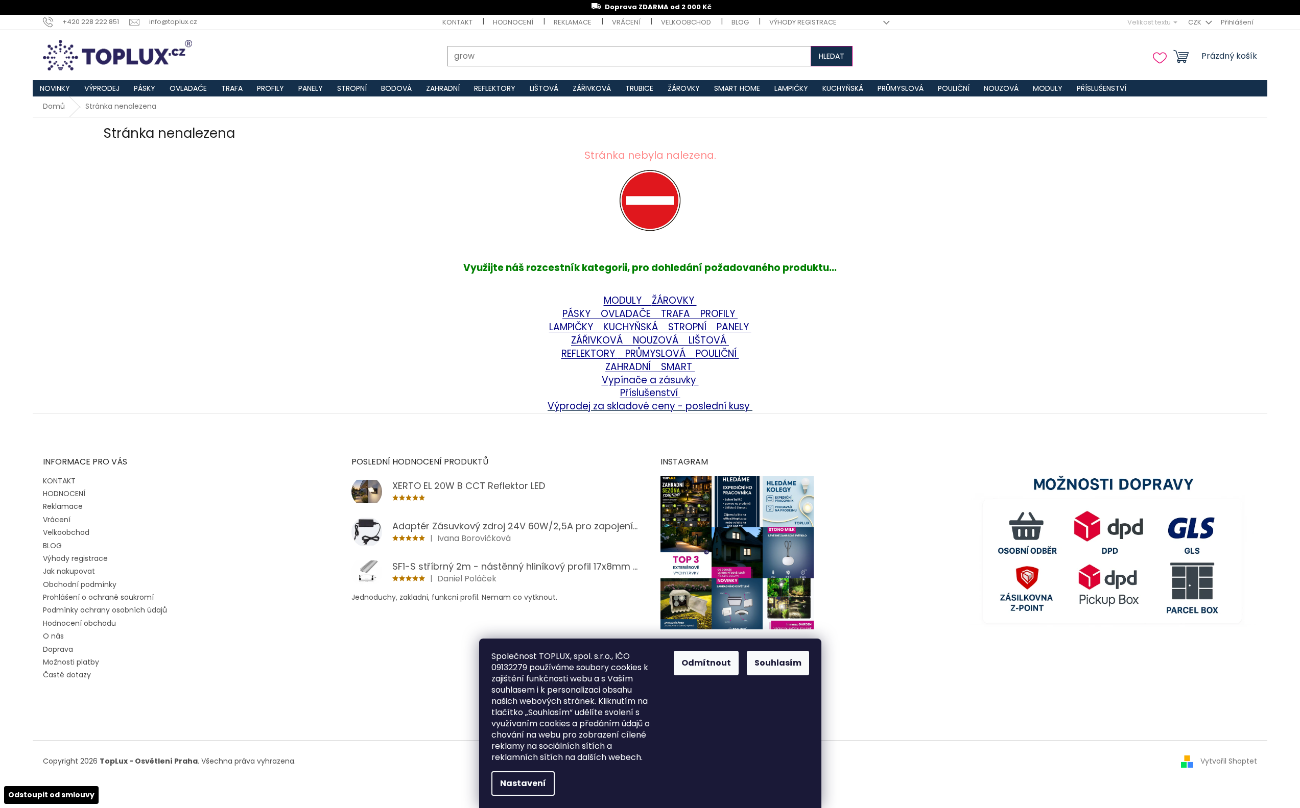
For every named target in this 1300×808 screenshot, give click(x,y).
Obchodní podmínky (79, 584)
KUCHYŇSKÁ (628, 327)
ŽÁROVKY (674, 300)
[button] (650, 215)
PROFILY (719, 314)
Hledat (831, 56)
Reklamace (573, 22)
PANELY (734, 327)
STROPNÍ (688, 327)
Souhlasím (777, 663)
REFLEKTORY (589, 353)
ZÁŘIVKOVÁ (598, 340)
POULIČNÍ (717, 353)
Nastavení (523, 783)
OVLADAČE (627, 314)
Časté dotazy (67, 675)
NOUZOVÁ (657, 340)
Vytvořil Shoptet (1228, 760)
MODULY (628, 300)
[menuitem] (55, 88)
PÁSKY (577, 314)
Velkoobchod (686, 22)
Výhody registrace (803, 22)
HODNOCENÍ (513, 22)
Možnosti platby (71, 662)
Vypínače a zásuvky (650, 380)
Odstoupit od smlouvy (51, 795)
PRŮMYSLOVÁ (657, 353)
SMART (674, 367)
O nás (53, 636)
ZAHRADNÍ (629, 367)
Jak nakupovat (69, 571)
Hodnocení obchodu (79, 623)
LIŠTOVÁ (709, 340)
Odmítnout (706, 663)
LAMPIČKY (572, 327)
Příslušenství (650, 393)
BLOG (740, 22)
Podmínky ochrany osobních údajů (105, 610)
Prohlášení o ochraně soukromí (98, 597)
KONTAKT (457, 22)
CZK (1195, 22)
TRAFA (680, 314)
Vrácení (626, 22)
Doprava (58, 649)
